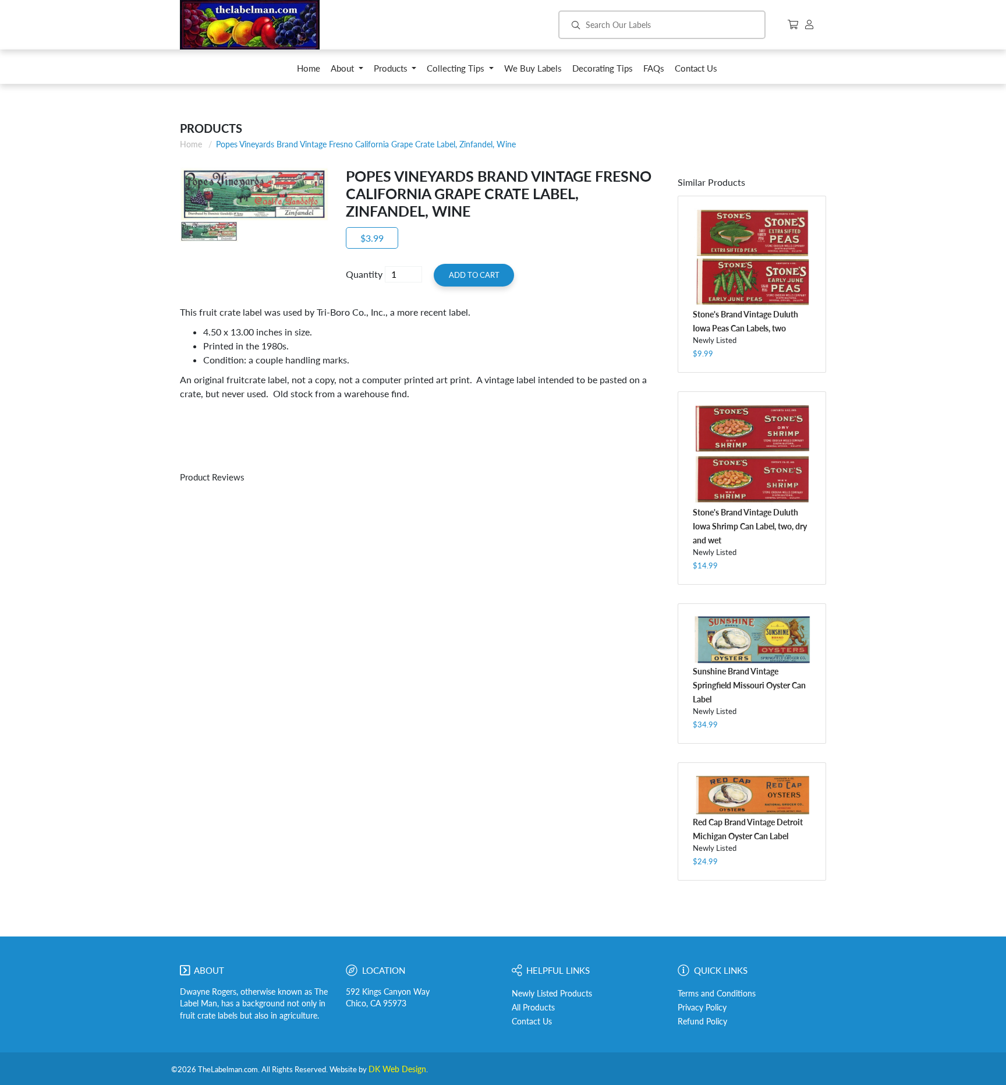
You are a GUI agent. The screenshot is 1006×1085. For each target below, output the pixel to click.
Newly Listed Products (552, 993)
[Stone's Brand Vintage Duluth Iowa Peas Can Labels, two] (752, 257)
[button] (347, 71)
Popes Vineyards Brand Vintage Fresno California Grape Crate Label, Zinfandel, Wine (366, 144)
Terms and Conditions (717, 993)
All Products (533, 1007)
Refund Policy (702, 1021)
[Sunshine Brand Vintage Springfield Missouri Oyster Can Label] (752, 640)
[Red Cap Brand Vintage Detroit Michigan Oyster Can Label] (752, 794)
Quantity (364, 274)
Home (191, 144)
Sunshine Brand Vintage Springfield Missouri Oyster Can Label (749, 685)
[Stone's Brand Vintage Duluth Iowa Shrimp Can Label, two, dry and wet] (752, 454)
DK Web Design (397, 1069)
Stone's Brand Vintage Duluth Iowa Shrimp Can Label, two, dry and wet (750, 526)
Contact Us (532, 1021)
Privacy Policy (702, 1007)
